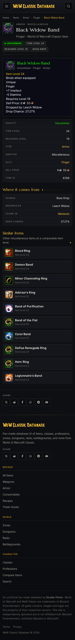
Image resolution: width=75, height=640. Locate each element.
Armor (26, 17)
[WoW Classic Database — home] (34, 6)
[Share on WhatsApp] (30, 402)
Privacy (17, 626)
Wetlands (63, 213)
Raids (6, 538)
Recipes (8, 500)
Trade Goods (11, 507)
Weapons (8, 481)
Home (6, 17)
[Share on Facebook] (22, 402)
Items (16, 17)
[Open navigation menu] (6, 6)
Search (7, 581)
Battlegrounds (11, 544)
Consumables (11, 494)
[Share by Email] (46, 402)
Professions (10, 568)
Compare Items (12, 575)
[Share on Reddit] (14, 402)
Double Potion (54, 597)
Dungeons (9, 531)
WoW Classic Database (16, 632)
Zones (6, 525)
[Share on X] (6, 402)
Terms (6, 626)
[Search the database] (68, 6)
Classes (7, 562)
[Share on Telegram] (38, 402)
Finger (36, 17)
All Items (8, 475)
